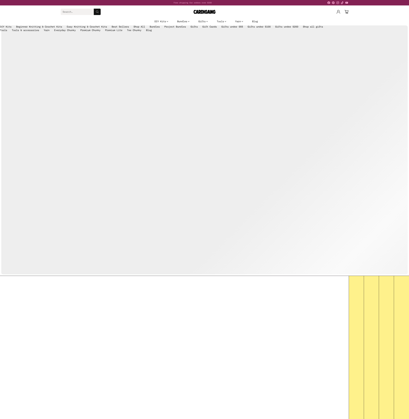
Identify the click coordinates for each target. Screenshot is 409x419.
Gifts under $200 (286, 26)
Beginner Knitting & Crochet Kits (39, 26)
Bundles (155, 26)
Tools (3, 30)
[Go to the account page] (338, 12)
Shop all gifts (313, 26)
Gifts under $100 (259, 26)
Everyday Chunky (65, 30)
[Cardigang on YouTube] (346, 3)
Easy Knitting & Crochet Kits (87, 26)
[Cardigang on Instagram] (337, 3)
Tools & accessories (25, 30)
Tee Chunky (134, 30)
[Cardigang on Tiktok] (342, 3)
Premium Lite (113, 30)
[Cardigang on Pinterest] (333, 3)
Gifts (194, 26)
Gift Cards (209, 26)
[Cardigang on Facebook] (328, 3)
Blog (149, 30)
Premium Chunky (90, 30)
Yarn (47, 30)
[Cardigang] (204, 12)
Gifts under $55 (232, 26)
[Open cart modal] (346, 12)
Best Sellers (120, 26)
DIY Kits (6, 26)
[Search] (97, 11)
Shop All (139, 26)
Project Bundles (175, 26)
